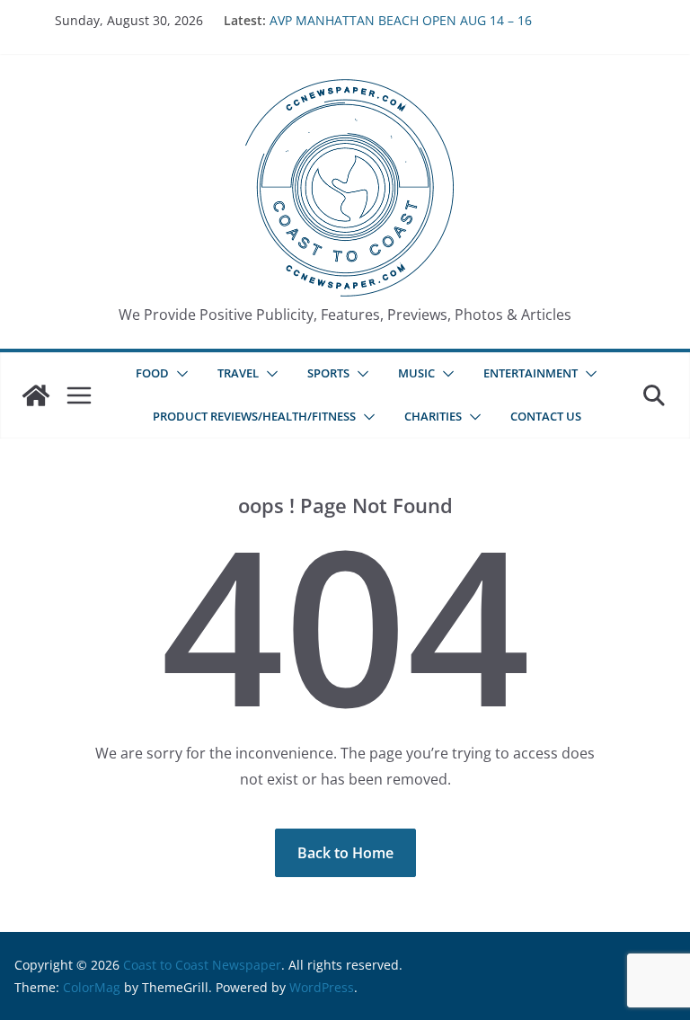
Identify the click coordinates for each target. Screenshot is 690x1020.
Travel (238, 373)
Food (152, 373)
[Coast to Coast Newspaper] (36, 395)
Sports (328, 373)
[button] (179, 373)
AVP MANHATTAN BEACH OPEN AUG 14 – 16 (401, 20)
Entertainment (530, 373)
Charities (433, 416)
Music (416, 373)
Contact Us (545, 416)
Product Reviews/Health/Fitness (254, 416)
